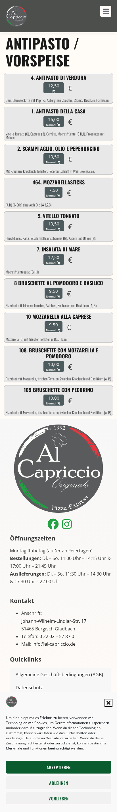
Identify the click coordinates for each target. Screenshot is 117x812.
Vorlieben (59, 798)
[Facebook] (53, 524)
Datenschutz (29, 687)
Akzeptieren (59, 767)
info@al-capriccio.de (54, 644)
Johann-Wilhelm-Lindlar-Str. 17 (53, 621)
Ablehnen (58, 783)
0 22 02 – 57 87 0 (56, 636)
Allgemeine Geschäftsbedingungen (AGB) (59, 674)
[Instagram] (67, 524)
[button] (108, 703)
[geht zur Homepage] (16, 16)
